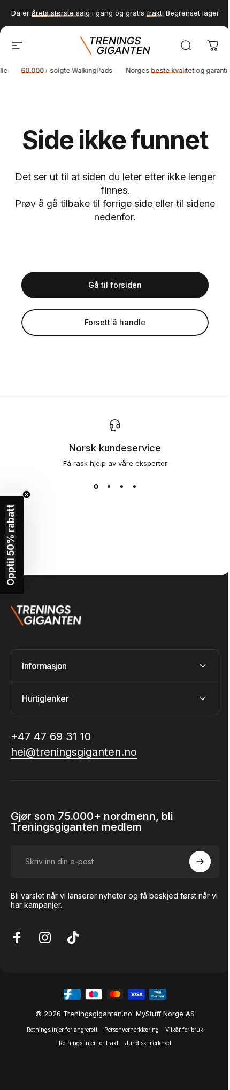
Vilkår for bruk (181, 1029)
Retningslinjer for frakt (85, 1043)
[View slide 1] (95, 486)
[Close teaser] (26, 494)
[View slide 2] (108, 486)
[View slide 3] (121, 486)
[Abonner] (192, 861)
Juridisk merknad (144, 1043)
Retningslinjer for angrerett (58, 1029)
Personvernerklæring (128, 1029)
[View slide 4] (134, 486)
